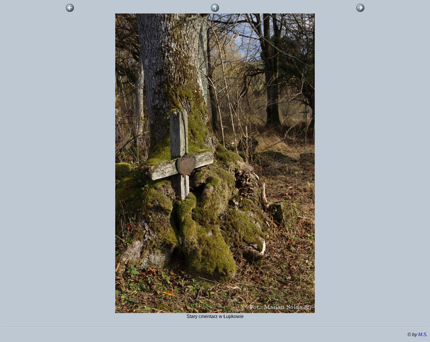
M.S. (423, 334)
